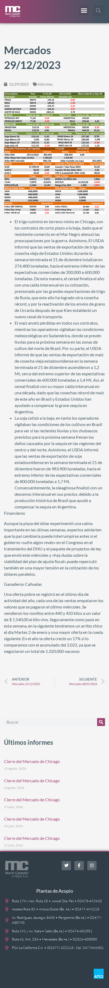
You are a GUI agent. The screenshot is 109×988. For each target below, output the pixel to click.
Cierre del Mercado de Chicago (32, 761)
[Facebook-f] (79, 865)
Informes (45, 84)
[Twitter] (66, 865)
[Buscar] (101, 722)
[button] (84, 10)
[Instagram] (92, 865)
